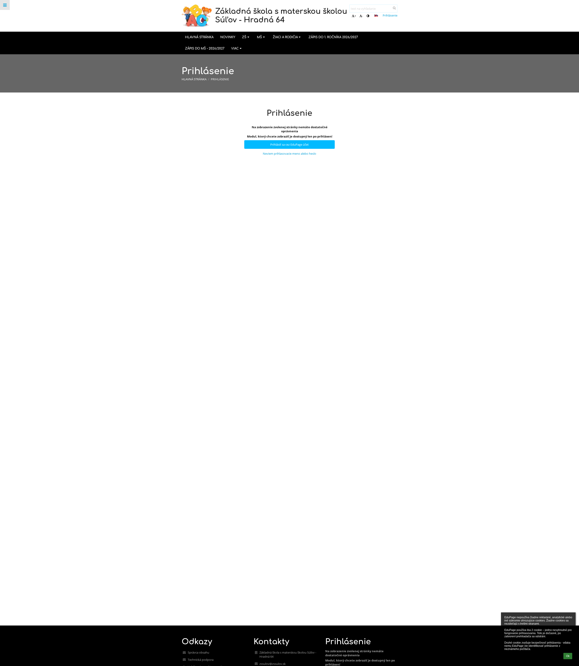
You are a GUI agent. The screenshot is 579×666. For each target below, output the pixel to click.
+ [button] (355, 16)
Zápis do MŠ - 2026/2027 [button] (204, 48)
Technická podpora (201, 660)
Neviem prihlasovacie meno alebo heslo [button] (289, 154)
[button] (368, 16)
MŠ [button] (259, 37)
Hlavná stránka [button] (199, 37)
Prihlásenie (390, 15)
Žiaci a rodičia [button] (285, 37)
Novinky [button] (227, 37)
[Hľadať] (394, 8)
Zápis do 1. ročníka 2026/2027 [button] (333, 37)
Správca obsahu (198, 652)
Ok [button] (568, 656)
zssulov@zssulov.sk (272, 664)
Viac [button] (235, 48)
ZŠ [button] (244, 37)
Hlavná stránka (194, 79)
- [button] (362, 16)
